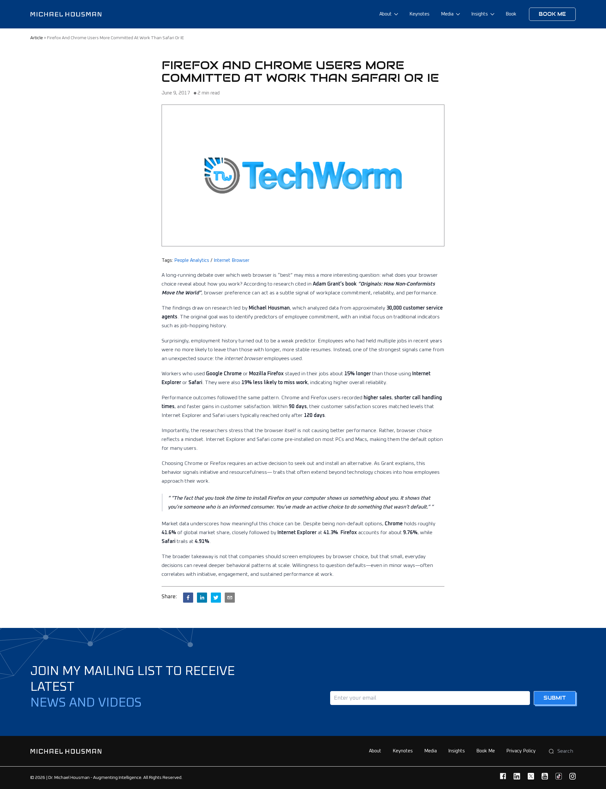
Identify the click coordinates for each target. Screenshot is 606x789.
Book (511, 14)
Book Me (485, 751)
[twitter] (216, 598)
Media (447, 14)
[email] (230, 598)
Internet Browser (231, 260)
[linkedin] (202, 598)
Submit (555, 698)
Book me (552, 14)
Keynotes (419, 14)
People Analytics (191, 260)
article (36, 38)
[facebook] (188, 598)
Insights (479, 14)
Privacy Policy (521, 751)
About (385, 14)
